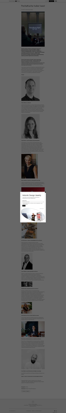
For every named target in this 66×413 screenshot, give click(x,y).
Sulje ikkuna (42, 208)
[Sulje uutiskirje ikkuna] (45, 192)
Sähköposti (24, 200)
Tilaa (24, 205)
